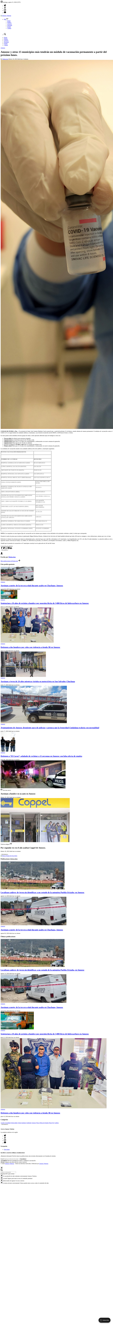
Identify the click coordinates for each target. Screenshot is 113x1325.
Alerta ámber (14, 1123)
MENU (3, 31)
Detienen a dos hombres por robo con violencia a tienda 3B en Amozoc (30, 647)
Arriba (2, 1166)
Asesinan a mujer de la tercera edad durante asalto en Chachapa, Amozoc (32, 585)
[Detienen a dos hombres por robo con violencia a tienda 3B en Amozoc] (56, 625)
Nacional (9, 25)
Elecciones (7, 1149)
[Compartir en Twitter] (4, 548)
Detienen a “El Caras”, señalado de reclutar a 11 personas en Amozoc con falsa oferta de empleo (41, 756)
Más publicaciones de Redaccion (9, 561)
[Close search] (2, 1168)
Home (9, 20)
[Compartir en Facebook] (2, 548)
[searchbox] (8, 1172)
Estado (9, 26)
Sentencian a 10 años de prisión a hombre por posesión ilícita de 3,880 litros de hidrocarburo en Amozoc (45, 603)
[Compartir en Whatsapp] (6, 548)
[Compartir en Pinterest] (9, 548)
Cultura (9, 28)
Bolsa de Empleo (44, 1123)
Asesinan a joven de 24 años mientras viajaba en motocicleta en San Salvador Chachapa (38, 681)
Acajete (3, 1123)
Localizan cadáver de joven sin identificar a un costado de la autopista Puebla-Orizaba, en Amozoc (42, 892)
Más (5, 19)
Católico (56, 1123)
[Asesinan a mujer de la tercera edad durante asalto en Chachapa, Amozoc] (56, 574)
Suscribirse (23, 1159)
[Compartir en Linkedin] (11, 548)
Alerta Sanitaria (22, 1123)
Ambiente (28, 1123)
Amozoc (9, 23)
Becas (38, 1123)
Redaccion (5, 59)
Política (9, 22)
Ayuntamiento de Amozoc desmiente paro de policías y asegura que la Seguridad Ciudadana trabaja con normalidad (50, 728)
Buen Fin (51, 1123)
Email (2, 1159)
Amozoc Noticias (9, 1163)
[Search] (5, 34)
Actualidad (8, 1123)
